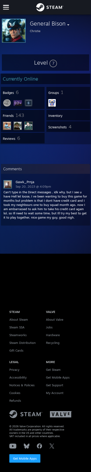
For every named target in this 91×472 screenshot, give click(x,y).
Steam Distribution (22, 343)
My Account (54, 393)
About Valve (54, 319)
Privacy (14, 370)
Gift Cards (16, 350)
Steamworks (18, 335)
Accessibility (18, 377)
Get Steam (53, 370)
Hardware (53, 335)
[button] (45, 62)
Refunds (15, 400)
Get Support (54, 385)
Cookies (14, 393)
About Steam (18, 319)
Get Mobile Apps (25, 458)
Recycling (53, 343)
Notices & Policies (22, 385)
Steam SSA (16, 327)
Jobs (49, 327)
